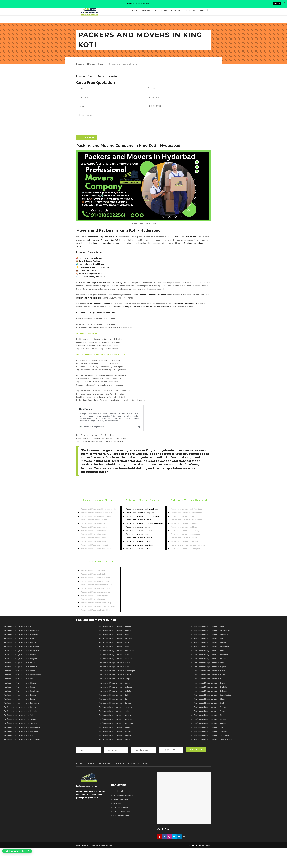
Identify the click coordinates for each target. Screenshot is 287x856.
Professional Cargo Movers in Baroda (20, 663)
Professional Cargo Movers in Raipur (209, 671)
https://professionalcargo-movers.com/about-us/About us (100, 354)
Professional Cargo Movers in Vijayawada (211, 735)
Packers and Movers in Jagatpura (94, 599)
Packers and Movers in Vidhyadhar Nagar (97, 606)
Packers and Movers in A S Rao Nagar (186, 509)
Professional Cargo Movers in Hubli (114, 646)
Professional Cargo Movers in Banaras (20, 655)
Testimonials (105, 763)
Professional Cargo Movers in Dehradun (21, 711)
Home (79, 763)
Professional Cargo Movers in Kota (113, 699)
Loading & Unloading (122, 791)
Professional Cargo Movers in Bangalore (21, 659)
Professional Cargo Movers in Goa (18, 735)
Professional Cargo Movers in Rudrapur (210, 691)
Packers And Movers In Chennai (90, 64)
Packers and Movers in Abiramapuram (96, 513)
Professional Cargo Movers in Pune (209, 663)
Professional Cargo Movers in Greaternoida (22, 739)
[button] (17, 851)
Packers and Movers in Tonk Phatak (95, 588)
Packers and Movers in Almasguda (185, 549)
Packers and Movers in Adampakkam (95, 516)
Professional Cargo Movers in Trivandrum (211, 719)
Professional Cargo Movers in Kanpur (114, 683)
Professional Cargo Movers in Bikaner (20, 683)
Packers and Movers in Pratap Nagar (95, 610)
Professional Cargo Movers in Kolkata (115, 691)
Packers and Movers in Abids (183, 516)
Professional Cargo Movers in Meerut (115, 727)
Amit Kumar (205, 845)
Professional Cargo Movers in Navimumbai (212, 630)
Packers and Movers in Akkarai (93, 531)
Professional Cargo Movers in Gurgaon (115, 626)
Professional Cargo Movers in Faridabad (21, 723)
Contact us (133, 763)
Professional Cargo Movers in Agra (19, 626)
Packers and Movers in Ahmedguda (185, 534)
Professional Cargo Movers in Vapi (208, 727)
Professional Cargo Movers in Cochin (19, 699)
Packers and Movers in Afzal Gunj (185, 531)
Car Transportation (121, 815)
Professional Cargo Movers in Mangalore (116, 723)
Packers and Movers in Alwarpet (94, 545)
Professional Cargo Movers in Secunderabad (212, 695)
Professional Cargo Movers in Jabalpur (115, 659)
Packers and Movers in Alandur (93, 538)
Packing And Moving (121, 811)
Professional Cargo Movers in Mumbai (115, 731)
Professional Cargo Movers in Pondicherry (211, 655)
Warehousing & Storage (123, 795)
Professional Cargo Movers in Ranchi (209, 679)
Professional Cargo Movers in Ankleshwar (21, 646)
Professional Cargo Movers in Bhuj (18, 679)
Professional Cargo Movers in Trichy (209, 715)
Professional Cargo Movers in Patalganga (211, 646)
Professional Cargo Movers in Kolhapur (115, 687)
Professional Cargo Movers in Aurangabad (21, 651)
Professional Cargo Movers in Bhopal (19, 671)
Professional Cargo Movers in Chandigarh (21, 691)
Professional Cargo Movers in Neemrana (211, 634)
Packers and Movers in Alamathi (93, 534)
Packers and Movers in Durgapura (94, 581)
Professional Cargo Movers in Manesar (115, 719)
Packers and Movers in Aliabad (184, 538)
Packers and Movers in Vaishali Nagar (96, 603)
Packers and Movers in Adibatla (184, 523)
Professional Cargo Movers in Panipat (210, 642)
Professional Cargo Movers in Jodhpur (115, 675)
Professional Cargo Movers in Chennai (20, 695)
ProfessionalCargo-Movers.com (97, 845)
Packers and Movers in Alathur (93, 541)
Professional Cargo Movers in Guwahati (115, 630)
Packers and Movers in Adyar (92, 523)
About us (120, 763)
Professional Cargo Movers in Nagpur (115, 739)
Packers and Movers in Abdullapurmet (187, 513)
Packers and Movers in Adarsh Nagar (186, 520)
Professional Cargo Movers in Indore (114, 655)
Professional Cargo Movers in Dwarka (20, 719)
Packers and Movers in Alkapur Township (188, 545)
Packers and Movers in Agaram (93, 527)
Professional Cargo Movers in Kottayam (116, 703)
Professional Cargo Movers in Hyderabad (116, 651)
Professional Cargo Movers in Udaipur (210, 723)
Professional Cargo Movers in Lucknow (115, 707)
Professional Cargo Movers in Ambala (20, 642)
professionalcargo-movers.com (89, 333)
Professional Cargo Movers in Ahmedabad (21, 630)
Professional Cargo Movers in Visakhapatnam (213, 739)
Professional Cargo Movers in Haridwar (115, 638)
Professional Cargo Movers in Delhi (19, 715)
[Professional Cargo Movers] (89, 10)
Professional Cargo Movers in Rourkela (210, 687)
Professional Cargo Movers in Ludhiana (115, 711)
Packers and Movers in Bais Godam (95, 578)
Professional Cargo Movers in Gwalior (115, 634)
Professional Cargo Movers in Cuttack (20, 707)
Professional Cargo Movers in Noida (209, 638)
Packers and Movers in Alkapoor (184, 541)
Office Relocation (120, 803)
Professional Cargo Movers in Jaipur (114, 663)
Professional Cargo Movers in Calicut (19, 687)
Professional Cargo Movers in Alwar (19, 638)
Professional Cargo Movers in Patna (209, 651)
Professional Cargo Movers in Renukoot (210, 683)
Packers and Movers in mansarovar (95, 592)
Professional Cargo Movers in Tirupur (209, 711)
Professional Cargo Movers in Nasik (209, 626)
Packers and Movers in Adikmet (184, 527)
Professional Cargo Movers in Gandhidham (22, 727)
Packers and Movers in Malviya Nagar (96, 585)
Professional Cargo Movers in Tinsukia (210, 707)
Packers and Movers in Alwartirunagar (96, 549)
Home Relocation (120, 799)
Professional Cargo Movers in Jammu (115, 667)
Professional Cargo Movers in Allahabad (21, 634)
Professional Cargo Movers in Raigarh (210, 667)
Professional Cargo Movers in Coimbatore (21, 703)
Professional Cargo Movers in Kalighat (115, 679)
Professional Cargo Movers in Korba (114, 695)
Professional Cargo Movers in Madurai (115, 715)
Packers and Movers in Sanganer (94, 596)
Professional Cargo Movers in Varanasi (210, 731)
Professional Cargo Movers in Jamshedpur (117, 671)
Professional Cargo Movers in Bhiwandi (20, 667)
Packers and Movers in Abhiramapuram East (98, 509)
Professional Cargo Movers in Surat (209, 703)
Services (90, 763)
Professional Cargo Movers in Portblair (210, 659)
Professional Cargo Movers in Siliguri (209, 699)
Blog (145, 763)
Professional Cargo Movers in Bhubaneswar (22, 675)
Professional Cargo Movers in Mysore (115, 735)
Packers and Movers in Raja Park (94, 574)
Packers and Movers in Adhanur (93, 520)
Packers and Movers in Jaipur (92, 570)
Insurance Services (121, 807)
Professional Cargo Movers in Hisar (114, 642)
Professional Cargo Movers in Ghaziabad (21, 731)
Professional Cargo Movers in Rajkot (209, 675)
